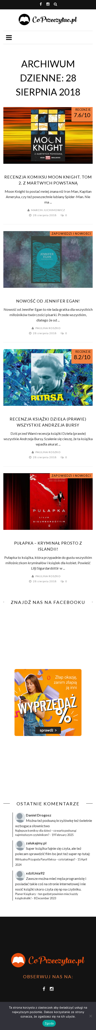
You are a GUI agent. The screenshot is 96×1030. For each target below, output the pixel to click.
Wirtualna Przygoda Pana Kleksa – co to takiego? (45, 859)
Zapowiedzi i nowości (71, 233)
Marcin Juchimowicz (48, 210)
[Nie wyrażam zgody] (90, 1016)
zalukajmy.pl (36, 843)
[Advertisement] (40, 768)
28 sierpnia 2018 (45, 215)
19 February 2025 (62, 835)
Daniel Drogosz (38, 815)
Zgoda (49, 1023)
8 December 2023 (45, 898)
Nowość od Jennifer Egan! (48, 300)
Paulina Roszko (48, 328)
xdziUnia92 (35, 873)
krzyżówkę (64, 820)
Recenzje (83, 109)
